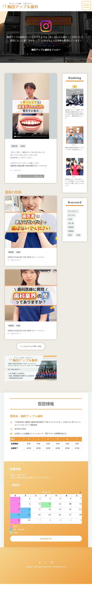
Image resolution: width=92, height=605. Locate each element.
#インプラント (73, 211)
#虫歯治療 (20, 166)
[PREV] (12, 492)
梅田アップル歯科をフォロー (46, 50)
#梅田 (32, 166)
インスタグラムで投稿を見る (32, 176)
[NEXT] (80, 492)
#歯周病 (70, 231)
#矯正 (70, 235)
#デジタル (71, 215)
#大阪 (27, 166)
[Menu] (86, 5)
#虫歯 (23, 146)
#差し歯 (70, 223)
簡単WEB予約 (46, 539)
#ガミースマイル (40, 166)
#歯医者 (14, 146)
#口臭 (70, 219)
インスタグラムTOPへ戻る (31, 346)
